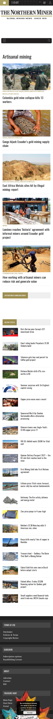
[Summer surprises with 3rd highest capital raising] (10, 390)
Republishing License (12, 659)
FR (50, 3)
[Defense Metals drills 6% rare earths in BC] (10, 376)
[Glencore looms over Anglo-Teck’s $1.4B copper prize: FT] (10, 433)
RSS (5, 684)
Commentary (8, 273)
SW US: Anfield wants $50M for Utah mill (35, 443)
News (26, 91)
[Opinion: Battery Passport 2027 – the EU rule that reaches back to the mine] (10, 461)
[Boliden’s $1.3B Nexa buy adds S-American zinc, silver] (10, 531)
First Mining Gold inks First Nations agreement (35, 471)
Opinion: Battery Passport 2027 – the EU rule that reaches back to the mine (35, 458)
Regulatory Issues (11, 94)
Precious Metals (36, 91)
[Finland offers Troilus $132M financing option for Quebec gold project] (10, 587)
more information (30, 710)
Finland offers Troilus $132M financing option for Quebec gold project (33, 584)
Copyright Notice (11, 638)
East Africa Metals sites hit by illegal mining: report (23, 187)
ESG (16, 273)
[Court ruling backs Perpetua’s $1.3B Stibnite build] (10, 348)
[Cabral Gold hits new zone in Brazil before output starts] (10, 573)
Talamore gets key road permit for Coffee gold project (34, 358)
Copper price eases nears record (33, 399)
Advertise (7, 678)
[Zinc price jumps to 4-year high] (10, 517)
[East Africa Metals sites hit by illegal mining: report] (28, 178)
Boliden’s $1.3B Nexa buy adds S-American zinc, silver (33, 527)
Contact (6, 681)
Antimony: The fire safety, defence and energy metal (34, 499)
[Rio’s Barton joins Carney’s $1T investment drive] (10, 334)
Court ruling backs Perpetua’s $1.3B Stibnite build (35, 344)
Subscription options (12, 656)
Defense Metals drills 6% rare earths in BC (33, 372)
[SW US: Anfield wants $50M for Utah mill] (10, 447)
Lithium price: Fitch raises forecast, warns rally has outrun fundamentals (35, 485)
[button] (4, 3)
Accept (29, 712)
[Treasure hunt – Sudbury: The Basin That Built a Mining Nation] (10, 559)
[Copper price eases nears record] (10, 404)
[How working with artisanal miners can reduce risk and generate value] (28, 270)
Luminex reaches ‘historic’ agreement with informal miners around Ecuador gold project (26, 233)
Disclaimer (7, 632)
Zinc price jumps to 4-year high (33, 511)
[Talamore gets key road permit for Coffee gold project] (10, 362)
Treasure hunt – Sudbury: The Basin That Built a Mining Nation (35, 555)
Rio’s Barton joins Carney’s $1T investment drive (33, 330)
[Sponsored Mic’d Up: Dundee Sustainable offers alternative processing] (10, 418)
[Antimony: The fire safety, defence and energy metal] (10, 503)
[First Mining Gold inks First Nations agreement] (10, 475)
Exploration (8, 91)
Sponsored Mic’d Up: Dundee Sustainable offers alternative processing (32, 416)
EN (46, 3)
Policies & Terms (10, 635)
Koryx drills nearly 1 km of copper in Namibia (35, 541)
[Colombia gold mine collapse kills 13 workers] (28, 88)
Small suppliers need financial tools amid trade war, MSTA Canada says (35, 597)
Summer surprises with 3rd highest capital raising (35, 386)
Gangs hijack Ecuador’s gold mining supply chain (26, 143)
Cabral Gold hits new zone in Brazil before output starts (34, 569)
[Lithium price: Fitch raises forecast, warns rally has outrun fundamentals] (10, 489)
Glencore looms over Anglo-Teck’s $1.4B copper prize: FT (34, 429)
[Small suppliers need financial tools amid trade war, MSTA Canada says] (10, 601)
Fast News (19, 91)
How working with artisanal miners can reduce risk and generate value (24, 279)
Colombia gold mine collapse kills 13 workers (23, 99)
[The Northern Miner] (26, 14)
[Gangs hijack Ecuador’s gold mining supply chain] (28, 134)
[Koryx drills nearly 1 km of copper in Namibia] (10, 545)
